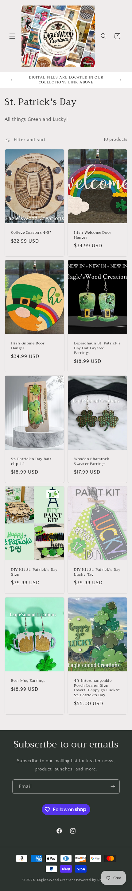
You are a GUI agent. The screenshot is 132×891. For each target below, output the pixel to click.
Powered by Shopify (93, 880)
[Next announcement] (120, 80)
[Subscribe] (112, 786)
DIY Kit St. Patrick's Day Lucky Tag (97, 572)
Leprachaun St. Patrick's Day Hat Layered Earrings (97, 348)
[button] (12, 36)
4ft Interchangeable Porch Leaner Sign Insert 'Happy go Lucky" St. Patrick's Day (97, 687)
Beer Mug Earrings (28, 680)
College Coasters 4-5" (31, 232)
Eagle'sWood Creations (56, 880)
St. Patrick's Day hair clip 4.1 (31, 461)
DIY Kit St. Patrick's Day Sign (34, 572)
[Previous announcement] (11, 80)
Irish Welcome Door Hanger (92, 235)
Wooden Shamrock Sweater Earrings (92, 461)
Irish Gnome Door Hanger (28, 346)
